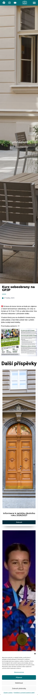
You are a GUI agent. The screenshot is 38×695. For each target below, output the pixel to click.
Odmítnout (19, 683)
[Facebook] (3, 2)
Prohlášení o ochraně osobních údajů (24, 692)
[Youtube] (15, 2)
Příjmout (19, 677)
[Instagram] (9, 2)
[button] (35, 654)
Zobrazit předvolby (19, 688)
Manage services (19, 672)
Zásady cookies (8, 692)
